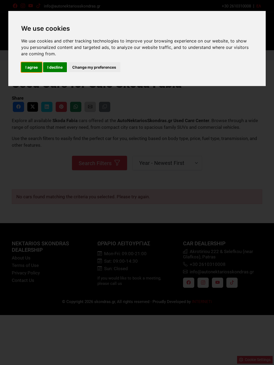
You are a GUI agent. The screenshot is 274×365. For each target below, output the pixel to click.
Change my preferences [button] (94, 67)
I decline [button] (55, 67)
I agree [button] (31, 67)
